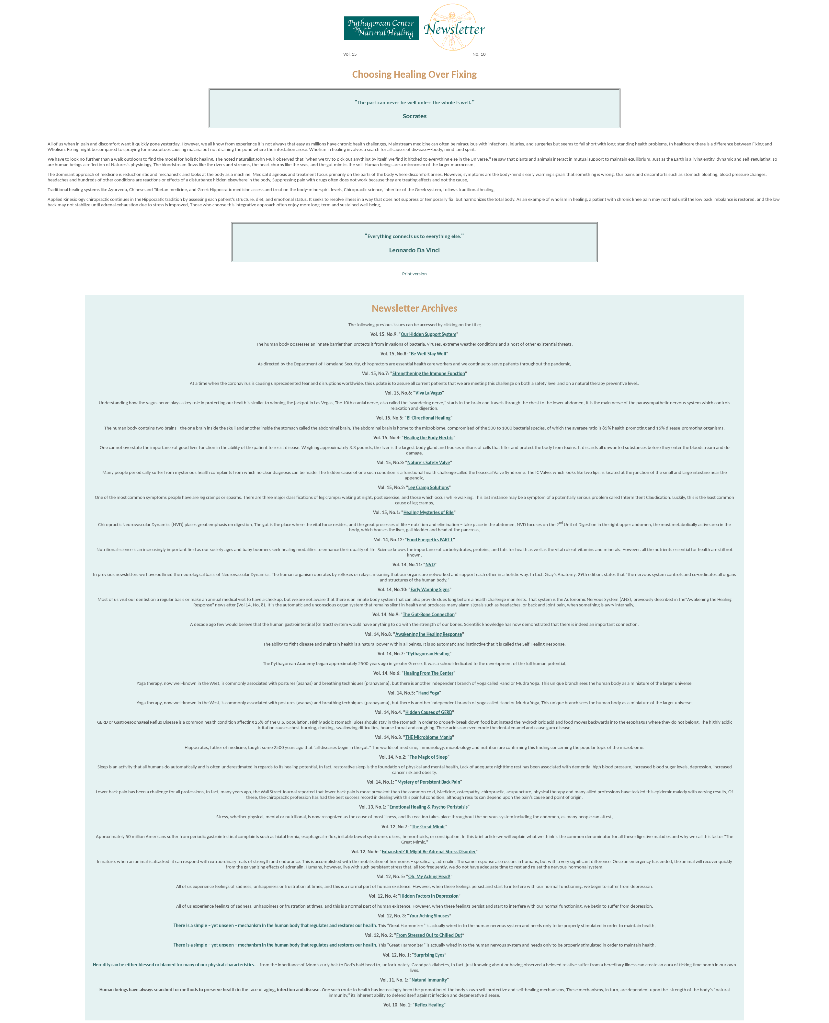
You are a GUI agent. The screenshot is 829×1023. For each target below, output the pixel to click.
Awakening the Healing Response (428, 634)
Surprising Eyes (429, 955)
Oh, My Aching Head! (429, 877)
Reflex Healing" (430, 1005)
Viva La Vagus (428, 393)
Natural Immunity (429, 980)
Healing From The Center (428, 673)
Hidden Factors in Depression (429, 896)
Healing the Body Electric (428, 438)
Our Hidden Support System (428, 334)
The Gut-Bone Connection (429, 615)
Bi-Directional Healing (428, 418)
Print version (414, 274)
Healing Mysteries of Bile (428, 513)
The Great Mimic (428, 827)
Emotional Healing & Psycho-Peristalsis (429, 807)
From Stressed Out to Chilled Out (429, 935)
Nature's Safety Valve (428, 463)
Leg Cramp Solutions (428, 488)
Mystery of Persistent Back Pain (428, 782)
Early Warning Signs (430, 590)
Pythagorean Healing (428, 654)
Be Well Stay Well (428, 354)
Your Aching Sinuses (429, 916)
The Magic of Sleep (429, 757)
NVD (430, 565)
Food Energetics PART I (430, 540)
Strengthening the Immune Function (428, 374)
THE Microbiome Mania (428, 737)
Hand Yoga (428, 693)
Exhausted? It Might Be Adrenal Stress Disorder (429, 852)
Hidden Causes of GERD (428, 712)
